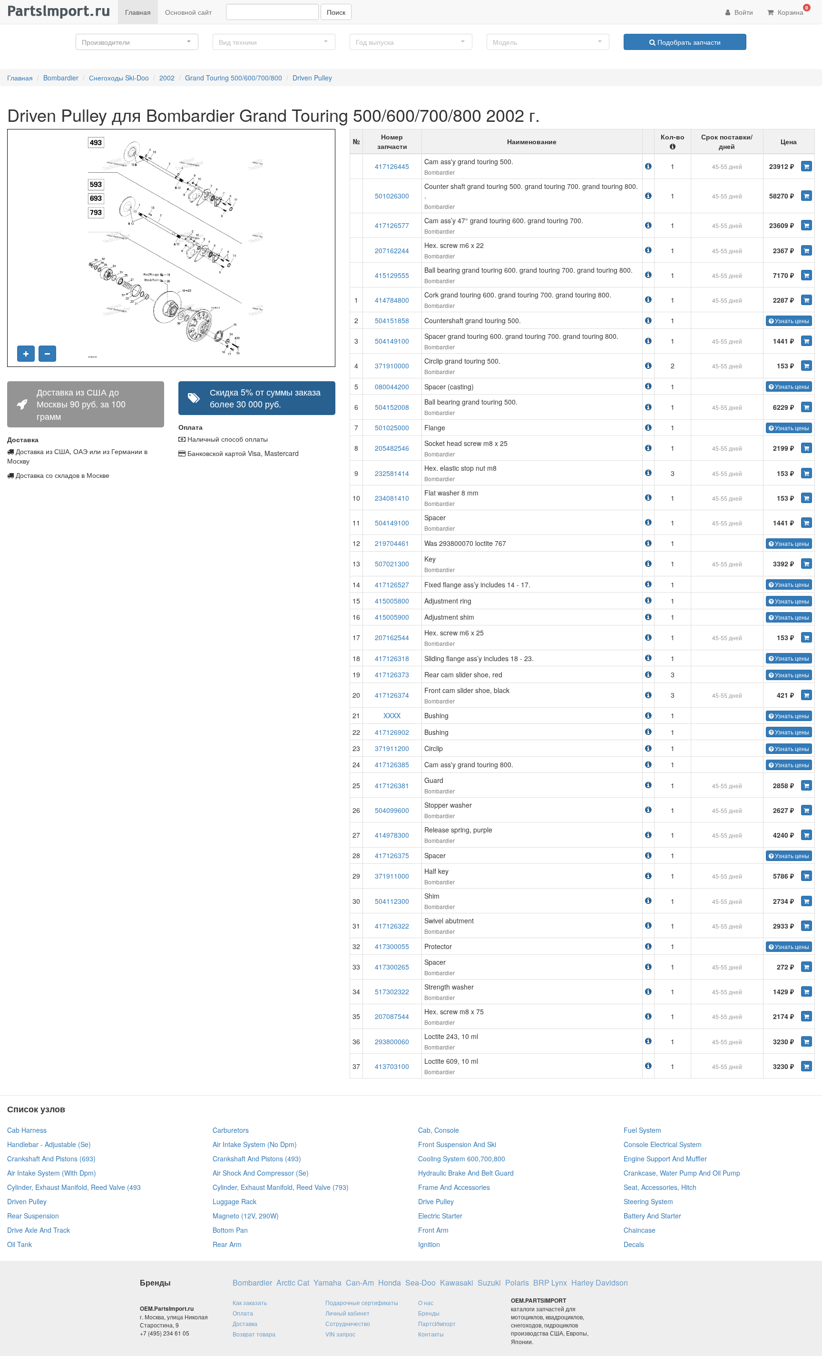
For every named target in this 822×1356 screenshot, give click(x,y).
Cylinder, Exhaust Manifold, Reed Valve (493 (74, 1187)
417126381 (392, 785)
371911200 (392, 748)
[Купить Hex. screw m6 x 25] (806, 637)
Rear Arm (227, 1244)
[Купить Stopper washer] (806, 810)
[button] (137, 42)
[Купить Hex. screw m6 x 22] (806, 250)
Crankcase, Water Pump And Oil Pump (682, 1173)
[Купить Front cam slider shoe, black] (806, 695)
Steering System (648, 1201)
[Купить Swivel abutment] (806, 925)
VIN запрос (340, 1334)
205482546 (392, 448)
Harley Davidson (599, 1282)
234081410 (392, 498)
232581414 (392, 473)
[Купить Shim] (806, 901)
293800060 (392, 1041)
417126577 (392, 225)
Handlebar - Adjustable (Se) (49, 1144)
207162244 (392, 250)
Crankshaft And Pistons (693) (51, 1158)
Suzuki (489, 1282)
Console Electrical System (663, 1144)
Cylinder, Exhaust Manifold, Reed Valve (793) (281, 1187)
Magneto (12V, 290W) (246, 1215)
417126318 (392, 658)
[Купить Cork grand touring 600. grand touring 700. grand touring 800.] (806, 300)
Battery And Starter (652, 1215)
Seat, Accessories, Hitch (660, 1187)
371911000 (392, 876)
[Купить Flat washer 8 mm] (806, 498)
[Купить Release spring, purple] (806, 835)
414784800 (392, 300)
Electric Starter (440, 1215)
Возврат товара (254, 1334)
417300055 (392, 946)
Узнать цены (791, 321)
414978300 (392, 835)
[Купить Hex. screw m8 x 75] (806, 1016)
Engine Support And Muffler (665, 1158)
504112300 (392, 901)
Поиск (336, 12)
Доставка (245, 1323)
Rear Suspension (33, 1215)
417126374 (392, 695)
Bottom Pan (230, 1230)
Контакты (431, 1334)
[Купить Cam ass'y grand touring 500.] (806, 166)
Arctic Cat (292, 1282)
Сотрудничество (347, 1323)
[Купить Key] (806, 563)
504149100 (392, 341)
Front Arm (433, 1230)
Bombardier (60, 77)
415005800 (392, 600)
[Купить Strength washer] (806, 991)
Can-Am (360, 1282)
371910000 (392, 365)
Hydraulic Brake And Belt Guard (466, 1173)
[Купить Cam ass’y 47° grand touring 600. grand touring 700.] (806, 225)
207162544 (392, 637)
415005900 (392, 617)
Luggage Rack (234, 1201)
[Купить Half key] (806, 876)
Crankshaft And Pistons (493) (257, 1158)
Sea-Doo (420, 1282)
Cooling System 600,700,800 (461, 1158)
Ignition (429, 1244)
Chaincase (640, 1230)
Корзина (792, 10)
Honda (389, 1282)
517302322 (392, 991)
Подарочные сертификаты (361, 1302)
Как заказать (250, 1302)
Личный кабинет (347, 1313)
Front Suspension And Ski (457, 1144)
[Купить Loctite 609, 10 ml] (806, 1066)
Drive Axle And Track (38, 1230)
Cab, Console (438, 1130)
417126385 (392, 764)
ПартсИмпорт (437, 1323)
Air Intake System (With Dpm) (51, 1173)
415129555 (392, 275)
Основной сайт (188, 12)
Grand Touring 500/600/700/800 (233, 77)
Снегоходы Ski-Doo (119, 77)
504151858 (392, 320)
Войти (743, 12)
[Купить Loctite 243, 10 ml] (806, 1041)
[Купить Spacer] (806, 522)
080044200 (392, 386)
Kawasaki (456, 1282)
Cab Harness (27, 1130)
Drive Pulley (436, 1201)
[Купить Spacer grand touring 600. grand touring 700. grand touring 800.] (806, 341)
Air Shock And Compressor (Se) (261, 1173)
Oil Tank (19, 1244)
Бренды (429, 1313)
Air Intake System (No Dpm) (255, 1144)
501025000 (392, 427)
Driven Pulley (312, 77)
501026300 (392, 195)
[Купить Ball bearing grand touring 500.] (806, 407)
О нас (425, 1302)
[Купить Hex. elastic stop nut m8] (806, 473)
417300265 (392, 966)
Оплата (243, 1313)
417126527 (392, 584)
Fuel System (642, 1130)
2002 (167, 77)
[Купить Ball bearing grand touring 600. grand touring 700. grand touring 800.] (806, 275)
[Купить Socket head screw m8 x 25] (806, 448)
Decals (634, 1244)
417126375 (392, 855)
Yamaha (327, 1282)
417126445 (392, 166)
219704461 (392, 543)
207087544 (392, 1016)
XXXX (392, 715)
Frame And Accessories (454, 1187)
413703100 (392, 1066)
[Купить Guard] (806, 785)
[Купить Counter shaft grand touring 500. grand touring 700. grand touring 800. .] (806, 195)
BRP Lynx (550, 1282)
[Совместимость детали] (648, 165)
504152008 (392, 407)
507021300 (392, 563)
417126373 (392, 674)
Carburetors (231, 1130)
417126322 (392, 925)
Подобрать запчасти (688, 42)
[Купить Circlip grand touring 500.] (806, 365)
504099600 (392, 810)
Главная (138, 12)
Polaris (517, 1282)
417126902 (392, 732)
